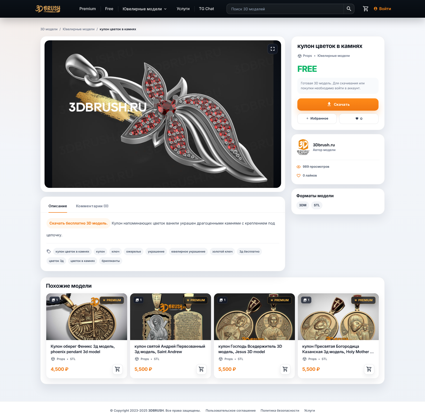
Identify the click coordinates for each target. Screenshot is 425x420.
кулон (100, 251)
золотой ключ (222, 251)
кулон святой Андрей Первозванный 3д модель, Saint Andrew (170, 349)
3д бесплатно (249, 251)
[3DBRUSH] (50, 9)
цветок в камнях (83, 261)
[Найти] (349, 9)
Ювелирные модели (79, 29)
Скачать (342, 104)
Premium (87, 8)
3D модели (49, 29)
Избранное (319, 119)
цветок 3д (56, 261)
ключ (115, 251)
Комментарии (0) (92, 206)
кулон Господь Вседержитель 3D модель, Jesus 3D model (250, 349)
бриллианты (111, 261)
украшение (156, 251)
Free (109, 8)
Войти (385, 8)
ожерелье (133, 251)
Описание (57, 206)
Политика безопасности (280, 411)
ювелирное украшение (188, 251)
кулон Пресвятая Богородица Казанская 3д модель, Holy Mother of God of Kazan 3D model (338, 349)
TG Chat (206, 8)
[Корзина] (366, 9)
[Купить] (117, 369)
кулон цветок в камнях (72, 251)
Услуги (183, 8)
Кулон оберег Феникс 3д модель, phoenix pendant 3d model (83, 349)
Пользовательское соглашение (231, 411)
